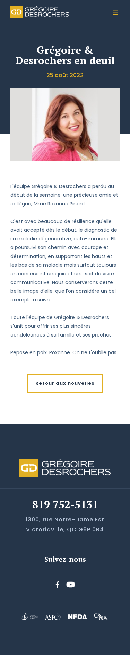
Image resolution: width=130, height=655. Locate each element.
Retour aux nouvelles (65, 383)
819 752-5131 (65, 504)
